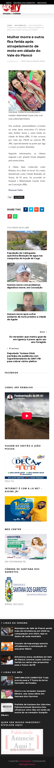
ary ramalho (20, 25)
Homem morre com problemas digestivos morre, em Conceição (24, 286)
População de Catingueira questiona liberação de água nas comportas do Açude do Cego (25, 256)
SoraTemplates (24, 761)
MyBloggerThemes (27, 764)
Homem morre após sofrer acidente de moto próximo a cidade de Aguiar (26, 317)
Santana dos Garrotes (24, 3)
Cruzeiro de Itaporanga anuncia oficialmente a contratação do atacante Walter (31, 646)
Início (9, 3)
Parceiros (42, 3)
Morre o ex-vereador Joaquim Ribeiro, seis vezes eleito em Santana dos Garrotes (30, 694)
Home (9, 25)
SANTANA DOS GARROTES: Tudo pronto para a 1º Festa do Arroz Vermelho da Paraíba (32, 680)
